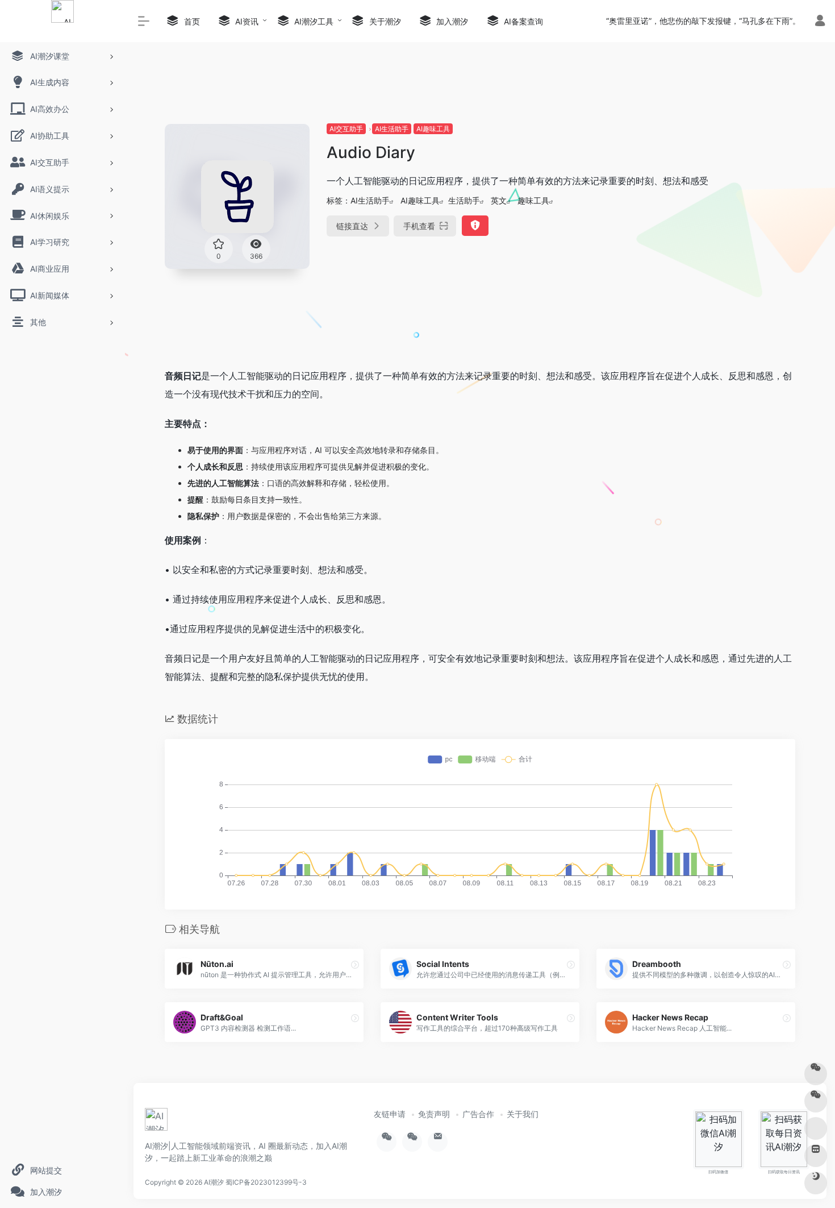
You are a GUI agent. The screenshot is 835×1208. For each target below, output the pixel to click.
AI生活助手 (391, 128)
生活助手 (464, 200)
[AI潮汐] (156, 1123)
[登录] (820, 22)
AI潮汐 (214, 1182)
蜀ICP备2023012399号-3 (266, 1182)
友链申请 (390, 1114)
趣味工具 (533, 200)
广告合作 (478, 1114)
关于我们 (522, 1114)
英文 (499, 200)
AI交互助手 (346, 128)
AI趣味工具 (433, 128)
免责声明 (434, 1114)
